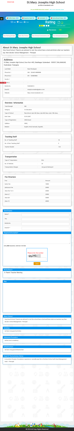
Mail (14, 22)
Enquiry (2, 82)
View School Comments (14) (40, 36)
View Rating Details (9, 36)
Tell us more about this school (57, 9)
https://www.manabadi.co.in (35, 93)
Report (21, 22)
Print (27, 22)
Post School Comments (60, 36)
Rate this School (23, 36)
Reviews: (54, 30)
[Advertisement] (37, 379)
